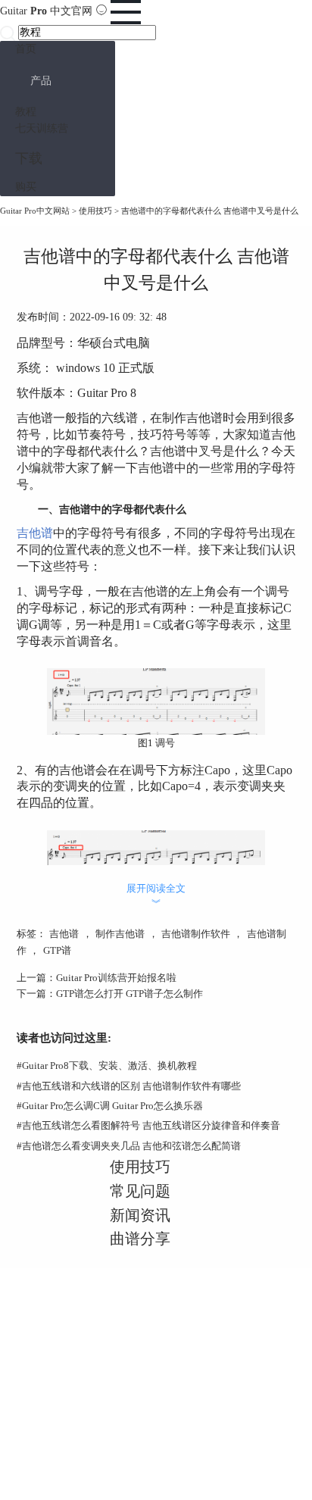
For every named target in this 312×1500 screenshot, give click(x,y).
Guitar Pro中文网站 (35, 210)
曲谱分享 (140, 1238)
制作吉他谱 (120, 933)
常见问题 (140, 1191)
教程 (25, 111)
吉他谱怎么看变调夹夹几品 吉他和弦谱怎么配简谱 (129, 1146)
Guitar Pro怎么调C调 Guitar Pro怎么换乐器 (110, 1105)
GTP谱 (57, 950)
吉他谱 (35, 533)
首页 (25, 49)
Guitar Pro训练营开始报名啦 (116, 977)
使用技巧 (95, 210)
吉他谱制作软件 (195, 933)
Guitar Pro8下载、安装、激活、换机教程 (107, 1065)
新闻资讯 (140, 1215)
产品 (40, 80)
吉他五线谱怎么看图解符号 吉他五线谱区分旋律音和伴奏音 (148, 1125)
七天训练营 (41, 128)
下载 (28, 158)
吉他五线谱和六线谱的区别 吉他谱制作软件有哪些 (129, 1086)
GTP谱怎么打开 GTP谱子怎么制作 (129, 993)
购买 (25, 186)
